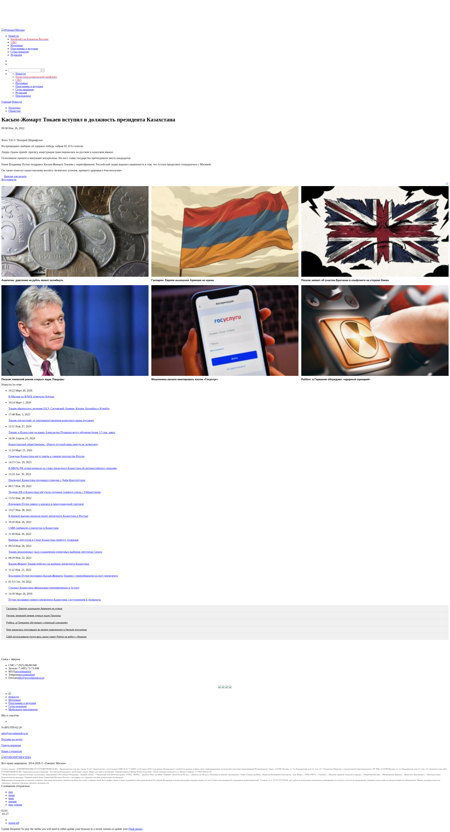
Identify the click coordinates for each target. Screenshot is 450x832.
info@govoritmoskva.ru (31, 677)
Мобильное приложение (23, 709)
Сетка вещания (20, 51)
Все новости (8, 179)
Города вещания (11, 745)
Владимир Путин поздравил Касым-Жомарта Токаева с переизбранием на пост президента (63, 575)
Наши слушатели (11, 751)
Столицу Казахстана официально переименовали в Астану (43, 587)
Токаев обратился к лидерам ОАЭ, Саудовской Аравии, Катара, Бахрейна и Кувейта (59, 408)
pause (11, 795)
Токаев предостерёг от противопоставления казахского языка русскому (51, 420)
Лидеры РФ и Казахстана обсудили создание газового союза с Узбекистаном (54, 492)
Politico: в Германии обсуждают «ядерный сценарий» (37, 622)
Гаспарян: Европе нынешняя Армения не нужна (34, 608)
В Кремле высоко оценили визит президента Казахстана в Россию (48, 515)
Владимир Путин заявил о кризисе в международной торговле (46, 504)
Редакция (16, 54)
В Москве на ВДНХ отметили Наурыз (31, 396)
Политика (14, 107)
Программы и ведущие (24, 48)
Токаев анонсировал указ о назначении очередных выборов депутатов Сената (55, 551)
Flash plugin (135, 828)
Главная (6, 101)
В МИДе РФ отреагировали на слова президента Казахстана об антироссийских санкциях (62, 468)
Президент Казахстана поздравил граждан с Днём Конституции (46, 480)
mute (11, 798)
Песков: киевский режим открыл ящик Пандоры (33, 615)
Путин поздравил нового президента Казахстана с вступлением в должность (54, 599)
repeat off (13, 822)
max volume (15, 804)
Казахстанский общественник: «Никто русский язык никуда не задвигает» (53, 444)
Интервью (17, 45)
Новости (13, 35)
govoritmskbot (23, 671)
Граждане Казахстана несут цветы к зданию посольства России (46, 456)
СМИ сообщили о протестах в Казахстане (33, 527)
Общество (14, 110)
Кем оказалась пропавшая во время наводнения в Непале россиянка (46, 629)
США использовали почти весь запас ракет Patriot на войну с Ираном (46, 636)
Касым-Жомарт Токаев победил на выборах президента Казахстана (48, 563)
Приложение (23, 95)
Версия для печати (15, 176)
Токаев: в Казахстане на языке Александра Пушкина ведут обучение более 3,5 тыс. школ (61, 432)
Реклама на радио (11, 739)
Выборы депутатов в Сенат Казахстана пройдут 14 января (43, 539)
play (10, 792)
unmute (12, 801)
